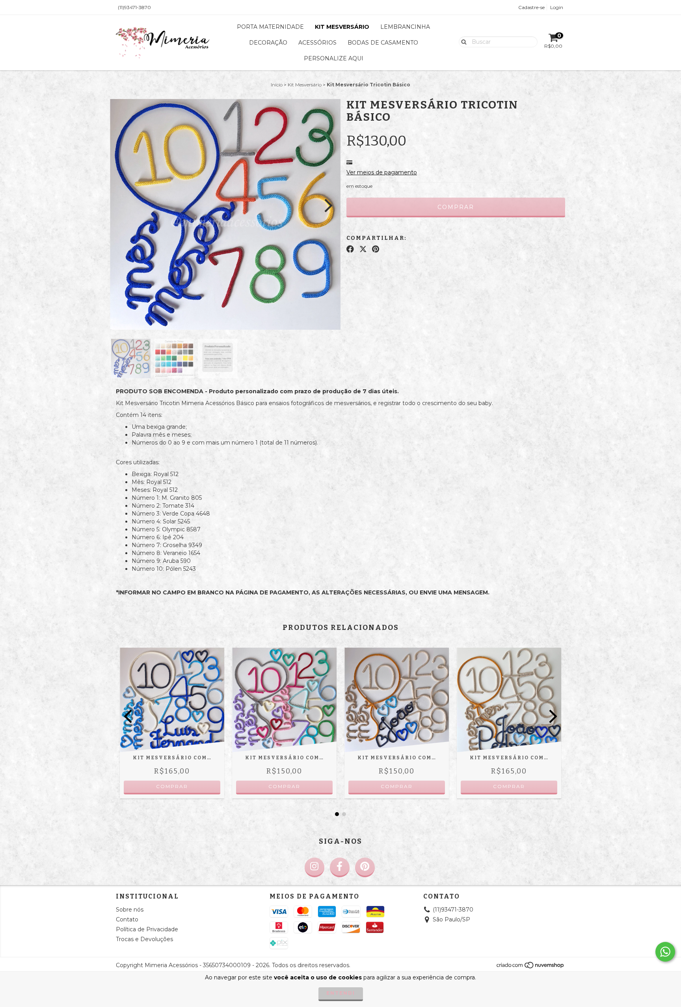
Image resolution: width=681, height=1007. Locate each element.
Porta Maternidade (270, 26)
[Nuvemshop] (530, 967)
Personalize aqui (333, 58)
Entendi (340, 993)
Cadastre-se (531, 7)
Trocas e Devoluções (144, 939)
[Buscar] (462, 41)
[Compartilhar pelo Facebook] (350, 249)
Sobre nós (129, 909)
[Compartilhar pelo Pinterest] (375, 249)
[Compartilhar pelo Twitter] (363, 249)
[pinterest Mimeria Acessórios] (365, 867)
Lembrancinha (405, 26)
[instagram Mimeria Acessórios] (314, 867)
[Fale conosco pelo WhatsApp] (665, 952)
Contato (127, 919)
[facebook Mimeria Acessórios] (340, 867)
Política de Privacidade (147, 929)
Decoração (268, 42)
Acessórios (317, 42)
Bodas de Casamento (383, 42)
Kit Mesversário (342, 26)
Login (556, 7)
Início (277, 85)
